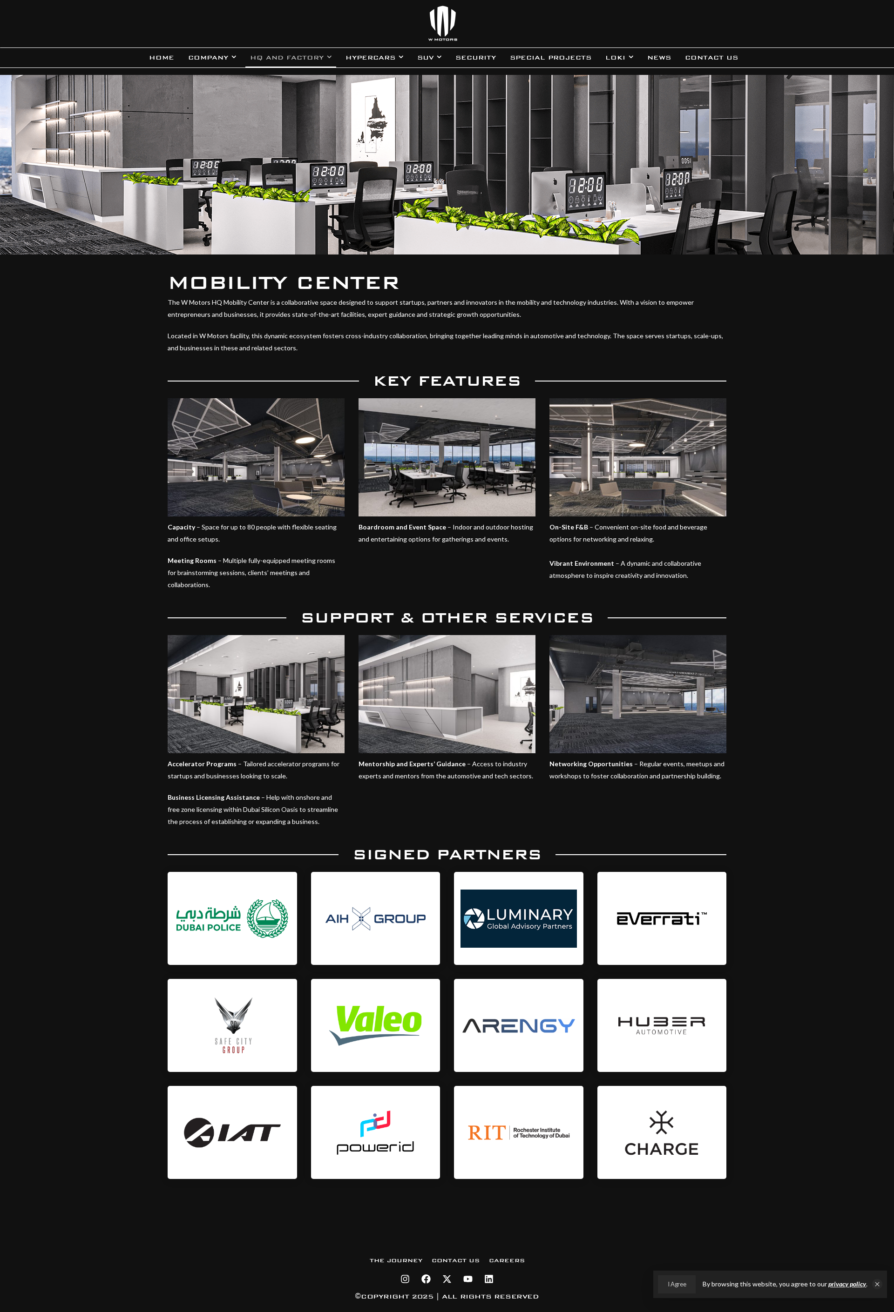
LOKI (615, 57)
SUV (425, 57)
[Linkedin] (489, 1279)
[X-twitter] (447, 1279)
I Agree (677, 1284)
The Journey (396, 1260)
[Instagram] (405, 1279)
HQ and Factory (287, 57)
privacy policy (847, 1284)
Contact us (711, 57)
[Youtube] (468, 1279)
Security (475, 57)
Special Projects (550, 57)
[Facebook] (426, 1279)
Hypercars (370, 57)
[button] (877, 1284)
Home (161, 57)
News (659, 57)
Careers (507, 1260)
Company (208, 57)
